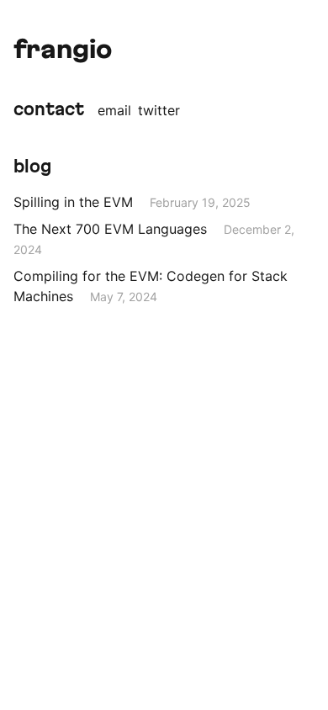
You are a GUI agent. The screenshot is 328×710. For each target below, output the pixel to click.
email (114, 110)
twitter (159, 110)
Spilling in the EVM (73, 201)
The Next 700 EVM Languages (110, 228)
